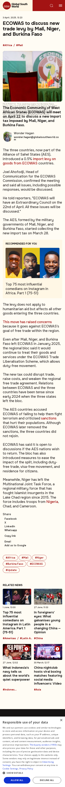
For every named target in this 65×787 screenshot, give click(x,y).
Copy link (10, 535)
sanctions (49, 418)
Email (8, 541)
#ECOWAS (36, 563)
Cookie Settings (10, 768)
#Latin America (27, 638)
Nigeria (52, 502)
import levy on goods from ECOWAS (29, 161)
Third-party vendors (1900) (43, 744)
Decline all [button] (47, 780)
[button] (32, 773)
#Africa (7, 45)
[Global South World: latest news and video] (16, 5)
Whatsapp (11, 530)
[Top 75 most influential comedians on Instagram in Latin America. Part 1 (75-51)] (17, 614)
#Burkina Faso (14, 563)
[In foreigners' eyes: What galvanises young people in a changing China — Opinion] (48, 614)
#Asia (37, 689)
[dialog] (32, 752)
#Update (11, 570)
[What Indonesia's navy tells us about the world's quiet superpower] (17, 667)
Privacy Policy (26, 768)
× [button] (61, 720)
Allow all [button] (17, 780)
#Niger (39, 557)
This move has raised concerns (27, 322)
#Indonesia (10, 689)
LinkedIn (10, 526)
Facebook (11, 518)
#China (38, 638)
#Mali (19, 45)
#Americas (9, 638)
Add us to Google (15, 545)
